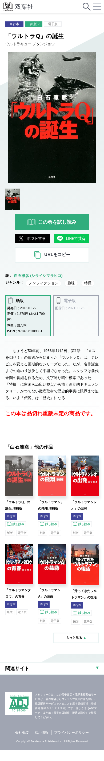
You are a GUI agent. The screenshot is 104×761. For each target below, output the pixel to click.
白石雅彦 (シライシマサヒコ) (38, 275)
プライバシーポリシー (71, 733)
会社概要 (22, 733)
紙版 (33, 24)
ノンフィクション (43, 283)
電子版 (53, 24)
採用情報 (42, 733)
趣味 (71, 283)
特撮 (87, 283)
